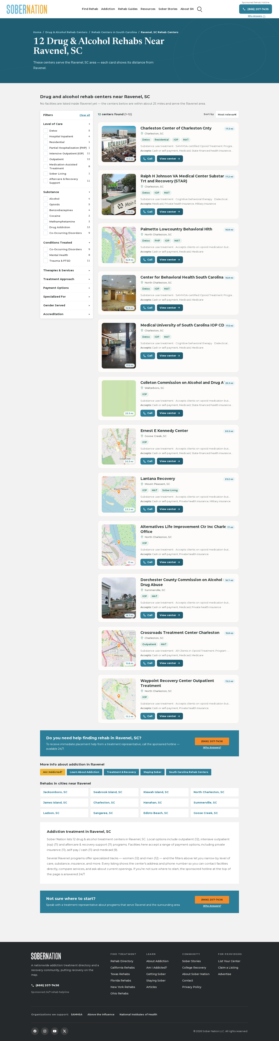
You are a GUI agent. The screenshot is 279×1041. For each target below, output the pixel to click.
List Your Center (229, 961)
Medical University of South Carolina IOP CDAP (185, 325)
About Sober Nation (196, 974)
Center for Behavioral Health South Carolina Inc (185, 277)
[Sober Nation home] (27, 9)
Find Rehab (90, 9)
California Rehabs (122, 967)
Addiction (108, 9)
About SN (187, 9)
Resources (148, 9)
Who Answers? (212, 747)
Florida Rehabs (120, 980)
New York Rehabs (122, 987)
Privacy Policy (191, 987)
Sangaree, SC (103, 813)
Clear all (85, 115)
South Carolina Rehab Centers (188, 772)
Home (37, 32)
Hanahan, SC (152, 802)
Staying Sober (152, 772)
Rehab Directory (121, 961)
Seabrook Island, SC (107, 792)
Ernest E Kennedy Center (164, 431)
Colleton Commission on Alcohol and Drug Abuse (186, 382)
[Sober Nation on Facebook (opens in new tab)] (35, 1031)
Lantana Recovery (157, 478)
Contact (187, 980)
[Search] (199, 9)
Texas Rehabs (120, 974)
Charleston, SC (104, 802)
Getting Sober (156, 974)
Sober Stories (167, 9)
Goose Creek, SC (206, 813)
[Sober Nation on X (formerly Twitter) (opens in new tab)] (64, 1031)
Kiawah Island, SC (156, 792)
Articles (151, 987)
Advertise (224, 974)
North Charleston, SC (209, 792)
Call (149, 158)
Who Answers (256, 16)
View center (168, 158)
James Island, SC (55, 802)
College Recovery (194, 967)
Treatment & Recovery (121, 772)
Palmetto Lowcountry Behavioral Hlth (176, 229)
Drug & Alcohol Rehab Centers (66, 32)
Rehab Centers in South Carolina (114, 32)
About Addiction (157, 961)
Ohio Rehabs (119, 993)
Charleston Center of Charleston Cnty (175, 128)
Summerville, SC (205, 802)
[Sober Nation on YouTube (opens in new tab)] (54, 1031)
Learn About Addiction (84, 772)
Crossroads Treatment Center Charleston (179, 632)
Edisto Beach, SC (155, 813)
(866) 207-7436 (212, 741)
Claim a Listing (228, 967)
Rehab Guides (128, 9)
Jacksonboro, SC (55, 792)
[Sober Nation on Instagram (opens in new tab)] (45, 1031)
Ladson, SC (51, 813)
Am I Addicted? (52, 772)
